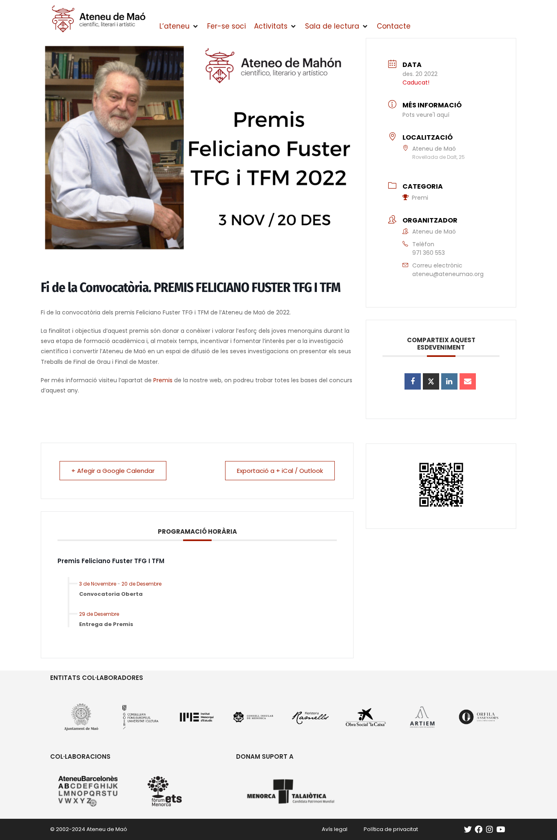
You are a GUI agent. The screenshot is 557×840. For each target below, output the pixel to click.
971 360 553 (428, 253)
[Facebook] (478, 829)
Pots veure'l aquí (425, 115)
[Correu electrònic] (468, 381)
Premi (420, 198)
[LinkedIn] (449, 381)
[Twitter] (468, 829)
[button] (179, 26)
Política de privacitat (391, 829)
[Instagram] (489, 829)
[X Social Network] (431, 381)
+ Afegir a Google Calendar (113, 470)
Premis (162, 380)
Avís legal (334, 829)
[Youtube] (500, 829)
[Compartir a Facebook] (412, 381)
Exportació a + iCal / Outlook (280, 470)
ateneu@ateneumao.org (448, 274)
